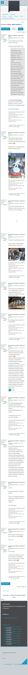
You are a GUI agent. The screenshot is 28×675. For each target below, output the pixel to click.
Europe (10, 16)
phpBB (10, 595)
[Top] (24, 128)
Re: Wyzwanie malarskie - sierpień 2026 (13, 629)
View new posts (6, 625)
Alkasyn (9, 24)
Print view (25, 21)
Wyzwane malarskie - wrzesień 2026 (12, 627)
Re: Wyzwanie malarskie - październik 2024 (16, 133)
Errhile (11, 37)
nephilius (11, 203)
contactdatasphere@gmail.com (10, 617)
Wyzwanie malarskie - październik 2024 (15, 36)
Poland (16, 16)
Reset (4, 658)
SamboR (13, 24)
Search (22, 22)
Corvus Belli (17, 664)
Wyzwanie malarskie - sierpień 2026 (12, 636)
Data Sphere (8, 664)
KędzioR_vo (19, 24)
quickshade (11, 365)
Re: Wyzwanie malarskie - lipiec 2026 (12, 639)
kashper (11, 285)
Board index (5, 14)
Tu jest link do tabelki (13, 109)
